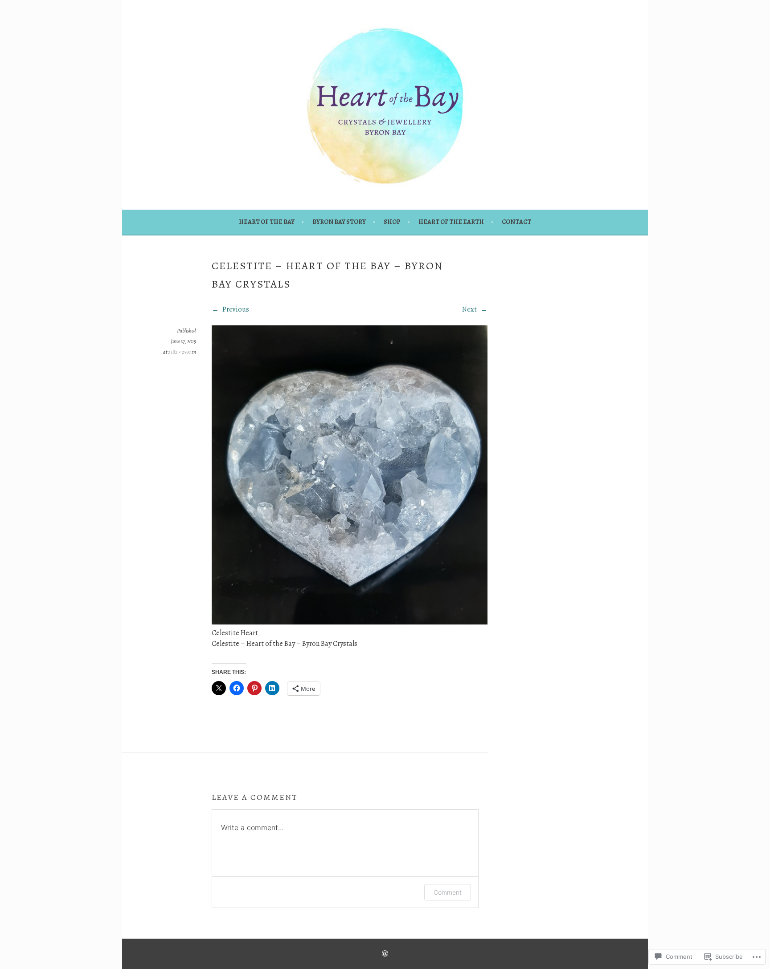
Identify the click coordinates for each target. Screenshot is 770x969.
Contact (516, 222)
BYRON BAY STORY (339, 222)
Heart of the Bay (267, 222)
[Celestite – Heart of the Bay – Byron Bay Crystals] (349, 622)
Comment (448, 892)
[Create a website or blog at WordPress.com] (385, 954)
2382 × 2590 (179, 352)
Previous (235, 309)
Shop (392, 222)
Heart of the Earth (451, 222)
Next (470, 309)
